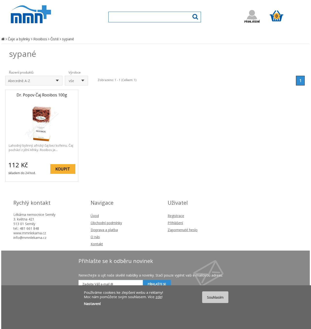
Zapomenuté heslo (183, 230)
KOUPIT (62, 169)
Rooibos (40, 38)
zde (159, 296)
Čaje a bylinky (19, 38)
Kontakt (97, 244)
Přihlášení (175, 222)
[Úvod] (3, 38)
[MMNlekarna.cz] (45, 28)
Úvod (95, 215)
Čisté (54, 38)
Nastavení (92, 303)
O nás (95, 237)
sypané (68, 38)
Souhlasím (215, 297)
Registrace (176, 215)
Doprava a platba (104, 230)
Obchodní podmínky (106, 222)
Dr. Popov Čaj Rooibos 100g (42, 95)
